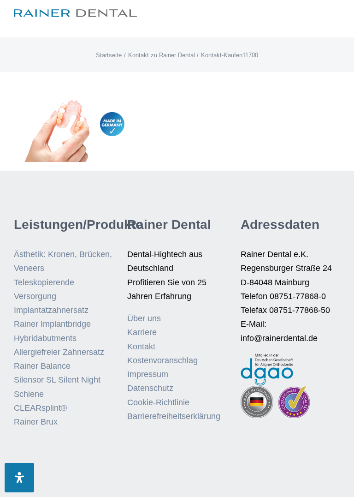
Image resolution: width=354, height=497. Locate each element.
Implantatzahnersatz (51, 310)
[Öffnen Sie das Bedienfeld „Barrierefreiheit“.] (19, 477)
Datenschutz (150, 388)
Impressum (147, 374)
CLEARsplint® (40, 408)
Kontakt (141, 346)
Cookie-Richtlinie (158, 402)
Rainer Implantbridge (52, 324)
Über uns (144, 318)
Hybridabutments (45, 338)
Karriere (142, 332)
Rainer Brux (36, 421)
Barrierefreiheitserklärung (173, 416)
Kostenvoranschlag (162, 360)
